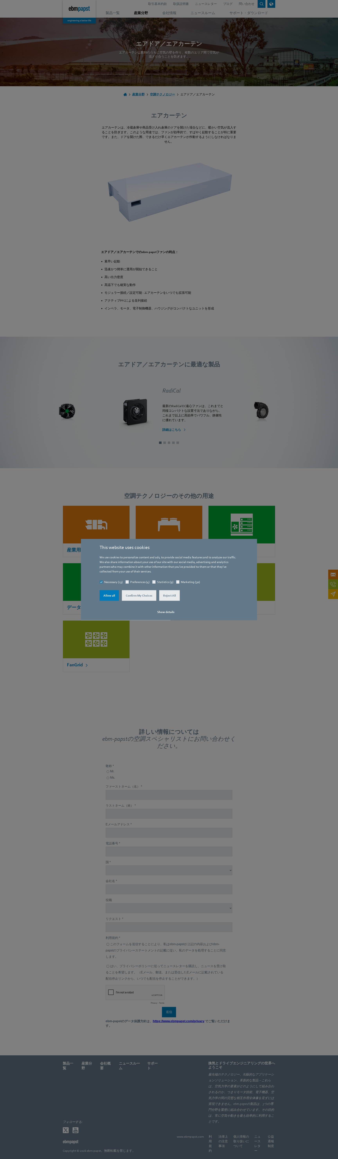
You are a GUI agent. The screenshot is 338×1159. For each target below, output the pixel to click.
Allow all (109, 595)
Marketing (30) (190, 582)
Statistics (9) (165, 582)
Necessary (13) (113, 582)
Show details (165, 612)
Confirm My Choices (139, 595)
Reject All (169, 595)
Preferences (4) (139, 582)
